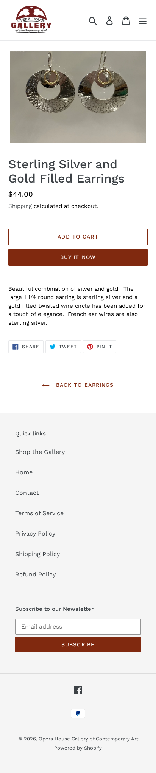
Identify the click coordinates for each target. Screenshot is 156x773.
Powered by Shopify (78, 748)
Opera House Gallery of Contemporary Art (88, 739)
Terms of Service (39, 513)
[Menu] (142, 20)
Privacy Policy (35, 533)
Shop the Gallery (40, 451)
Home (24, 472)
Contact (27, 492)
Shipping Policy (37, 554)
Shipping (20, 206)
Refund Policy (35, 574)
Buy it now (78, 257)
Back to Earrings (83, 385)
